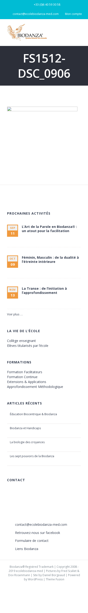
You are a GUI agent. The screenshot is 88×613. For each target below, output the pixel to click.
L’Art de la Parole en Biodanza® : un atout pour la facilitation (49, 228)
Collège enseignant (21, 340)
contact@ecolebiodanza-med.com (41, 524)
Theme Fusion (55, 579)
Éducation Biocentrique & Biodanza (33, 414)
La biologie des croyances (27, 442)
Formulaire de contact (32, 540)
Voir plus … (15, 314)
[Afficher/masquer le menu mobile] (79, 30)
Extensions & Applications (26, 382)
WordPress (35, 579)
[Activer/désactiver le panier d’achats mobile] (71, 30)
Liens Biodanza (26, 549)
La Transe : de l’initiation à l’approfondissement (44, 290)
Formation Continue (22, 377)
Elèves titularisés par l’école (27, 345)
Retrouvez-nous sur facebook (37, 532)
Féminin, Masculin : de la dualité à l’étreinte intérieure (50, 259)
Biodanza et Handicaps (25, 428)
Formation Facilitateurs (24, 372)
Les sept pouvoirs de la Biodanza (32, 456)
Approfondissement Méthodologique (35, 386)
